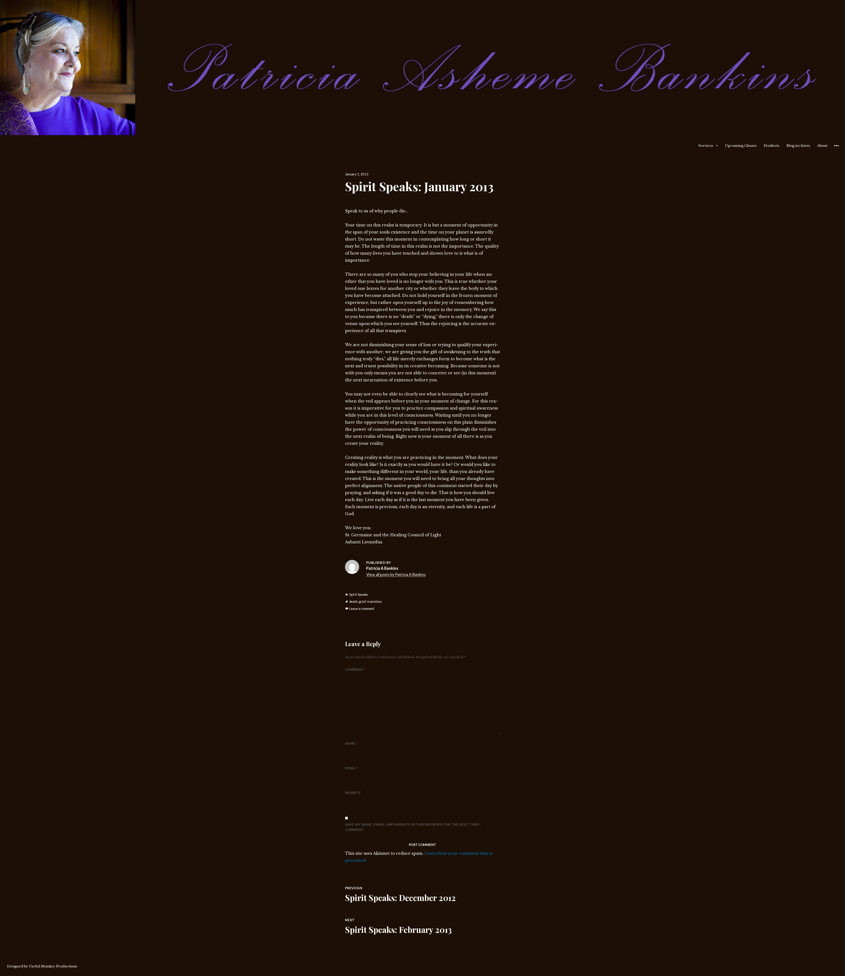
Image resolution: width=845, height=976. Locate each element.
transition (374, 601)
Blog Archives (798, 145)
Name (351, 743)
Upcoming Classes (741, 145)
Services (705, 145)
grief (362, 601)
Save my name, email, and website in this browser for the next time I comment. (412, 827)
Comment (355, 669)
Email (351, 768)
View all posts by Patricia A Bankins (396, 574)
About (822, 145)
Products (771, 145)
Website (353, 793)
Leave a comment (361, 608)
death (353, 601)
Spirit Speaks (358, 594)
